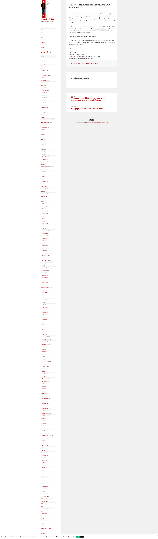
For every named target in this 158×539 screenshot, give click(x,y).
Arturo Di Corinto (47, 19)
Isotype (42, 518)
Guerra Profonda (44, 127)
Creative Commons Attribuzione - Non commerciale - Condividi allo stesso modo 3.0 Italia (96, 122)
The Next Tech (45, 445)
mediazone (44, 396)
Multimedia (44, 107)
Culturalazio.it (43, 82)
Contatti (42, 47)
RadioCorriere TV (45, 415)
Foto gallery (43, 42)
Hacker (43, 250)
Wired (43, 447)
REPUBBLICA (45, 433)
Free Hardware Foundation (46, 119)
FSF (41, 511)
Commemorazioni (44, 80)
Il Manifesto (44, 364)
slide (43, 179)
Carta (43, 324)
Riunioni (43, 95)
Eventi (42, 87)
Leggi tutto (70, 536)
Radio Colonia (44, 410)
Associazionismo (44, 73)
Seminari (43, 97)
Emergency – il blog (46, 344)
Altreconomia (44, 299)
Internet (43, 257)
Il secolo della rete (45, 366)
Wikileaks (44, 285)
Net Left (43, 154)
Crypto (43, 225)
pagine (43, 174)
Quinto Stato (44, 405)
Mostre (42, 142)
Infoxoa (43, 371)
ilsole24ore (44, 368)
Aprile (43, 304)
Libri (42, 37)
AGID (43, 208)
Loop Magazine (45, 393)
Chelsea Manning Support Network (48, 498)
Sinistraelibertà (45, 156)
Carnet (43, 322)
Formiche (43, 354)
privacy (43, 272)
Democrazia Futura (45, 339)
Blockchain (44, 213)
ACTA (43, 203)
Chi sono (42, 29)
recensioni (44, 70)
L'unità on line (44, 378)
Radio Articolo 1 (45, 408)
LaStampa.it (44, 386)
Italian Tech (44, 373)
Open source (44, 270)
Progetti (42, 164)
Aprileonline (44, 307)
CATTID (42, 77)
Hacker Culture (44, 513)
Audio (43, 102)
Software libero (44, 193)
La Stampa (44, 383)
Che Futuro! (44, 327)
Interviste (42, 40)
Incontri (43, 92)
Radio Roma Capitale (46, 413)
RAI (43, 420)
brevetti (43, 216)
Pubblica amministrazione (46, 166)
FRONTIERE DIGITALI (46, 122)
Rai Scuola (44, 423)
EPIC (42, 506)
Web (43, 280)
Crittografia (44, 223)
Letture (42, 134)
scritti (43, 176)
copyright (43, 220)
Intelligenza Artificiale (46, 255)
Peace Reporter (45, 398)
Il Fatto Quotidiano (45, 361)
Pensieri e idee (44, 465)
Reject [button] (74, 536)
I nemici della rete (44, 132)
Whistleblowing (45, 282)
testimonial (44, 181)
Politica (42, 151)
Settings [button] (82, 536)
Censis (43, 198)
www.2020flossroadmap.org (99, 28)
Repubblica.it (44, 438)
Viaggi (42, 470)
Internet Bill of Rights (46, 260)
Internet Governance (46, 262)
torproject (42, 530)
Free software (44, 248)
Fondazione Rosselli (46, 75)
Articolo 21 (44, 314)
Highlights (43, 129)
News (42, 144)
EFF (42, 503)
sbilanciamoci (43, 186)
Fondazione (44, 351)
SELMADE (45, 159)
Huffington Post (45, 359)
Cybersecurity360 (45, 336)
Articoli (42, 32)
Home (42, 27)
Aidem (43, 297)
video (43, 183)
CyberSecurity (44, 334)
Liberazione (44, 388)
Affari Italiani (44, 290)
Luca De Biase (44, 521)
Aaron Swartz (43, 484)
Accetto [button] (78, 536)
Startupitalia (44, 442)
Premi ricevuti (43, 161)
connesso (79, 80)
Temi (42, 201)
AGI (43, 294)
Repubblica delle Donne (46, 435)
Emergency (44, 341)
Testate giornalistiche (45, 287)
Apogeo (43, 302)
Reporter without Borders (46, 528)
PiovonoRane (44, 401)
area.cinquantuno (45, 312)
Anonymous (44, 211)
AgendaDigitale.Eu (45, 292)
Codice (43, 218)
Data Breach (44, 235)
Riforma (43, 440)
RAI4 (43, 425)
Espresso (43, 346)
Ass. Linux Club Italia (45, 493)
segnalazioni (43, 188)
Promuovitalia (44, 275)
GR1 (43, 356)
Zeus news (44, 450)
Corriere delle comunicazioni (47, 331)
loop (43, 391)
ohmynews (44, 267)
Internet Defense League (45, 516)
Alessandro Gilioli (44, 486)
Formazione (43, 34)
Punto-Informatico (45, 403)
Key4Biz (43, 376)
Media (42, 139)
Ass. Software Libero (45, 496)
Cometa (43, 329)
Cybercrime (44, 228)
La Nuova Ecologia (45, 381)
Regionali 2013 (44, 169)
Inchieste (43, 460)
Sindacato (43, 191)
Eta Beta (43, 349)
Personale (43, 146)
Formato (42, 100)
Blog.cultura (44, 319)
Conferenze (44, 90)
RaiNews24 (44, 428)
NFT (43, 265)
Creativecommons (44, 501)
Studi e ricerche (44, 196)
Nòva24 (42, 523)
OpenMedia (43, 526)
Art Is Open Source (44, 489)
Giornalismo (43, 124)
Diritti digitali (44, 238)
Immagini (43, 105)
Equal (43, 117)
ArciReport (44, 309)
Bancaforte (44, 317)
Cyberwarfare (44, 233)
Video (42, 45)
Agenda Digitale (45, 206)
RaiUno (43, 430)
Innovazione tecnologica (46, 253)
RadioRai (43, 418)
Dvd (43, 457)
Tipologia (43, 452)
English (42, 85)
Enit (42, 243)
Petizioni (42, 149)
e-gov (43, 240)
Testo (43, 110)
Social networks (45, 277)
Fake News (44, 245)
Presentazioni (44, 467)
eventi (43, 171)
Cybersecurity (44, 230)
